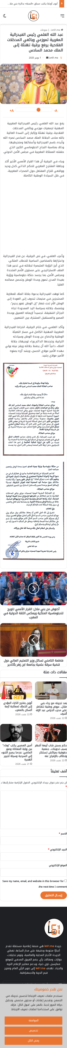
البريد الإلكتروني (57, 849)
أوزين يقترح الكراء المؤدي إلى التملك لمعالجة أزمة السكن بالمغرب (17, 706)
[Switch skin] (5, 17)
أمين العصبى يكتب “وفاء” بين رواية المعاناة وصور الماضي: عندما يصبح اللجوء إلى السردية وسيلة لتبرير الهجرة (16, 752)
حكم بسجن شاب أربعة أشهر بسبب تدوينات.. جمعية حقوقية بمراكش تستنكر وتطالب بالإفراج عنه (51, 751)
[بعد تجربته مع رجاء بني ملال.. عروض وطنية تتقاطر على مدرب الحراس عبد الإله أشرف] (51, 690)
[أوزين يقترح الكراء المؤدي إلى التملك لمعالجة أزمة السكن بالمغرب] (16, 690)
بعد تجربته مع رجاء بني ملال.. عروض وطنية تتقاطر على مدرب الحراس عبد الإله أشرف (51, 708)
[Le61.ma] (33, 15)
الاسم (63, 833)
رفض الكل (33, 1040)
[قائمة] (62, 17)
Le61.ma (53, 58)
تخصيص (33, 1030)
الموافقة (34, 1020)
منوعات (43, 30)
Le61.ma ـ (55, 30)
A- (55, 111)
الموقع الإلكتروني (58, 865)
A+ (12, 111)
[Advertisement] (33, 218)
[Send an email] (47, 58)
